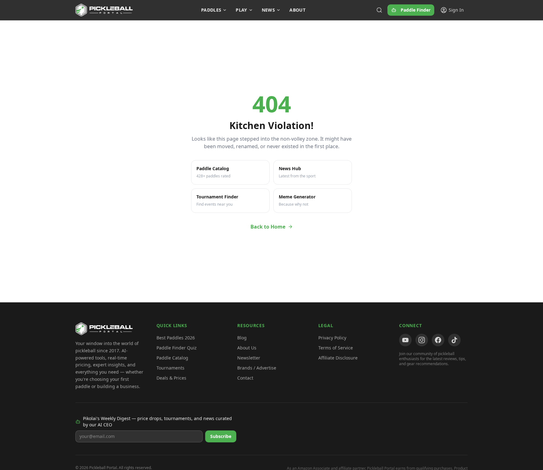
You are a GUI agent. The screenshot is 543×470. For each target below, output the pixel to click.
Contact (245, 378)
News (268, 10)
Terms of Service (335, 348)
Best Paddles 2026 (175, 338)
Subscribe (220, 436)
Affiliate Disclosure (338, 358)
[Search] (379, 10)
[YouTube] (405, 340)
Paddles (211, 10)
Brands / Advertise (256, 368)
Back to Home (267, 226)
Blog (242, 338)
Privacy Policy (332, 338)
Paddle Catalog (172, 358)
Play (241, 10)
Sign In (456, 10)
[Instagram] (421, 340)
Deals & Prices (171, 378)
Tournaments (170, 368)
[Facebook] (438, 340)
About (297, 10)
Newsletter (248, 358)
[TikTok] (454, 340)
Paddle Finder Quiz (176, 348)
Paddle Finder (416, 10)
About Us (246, 348)
